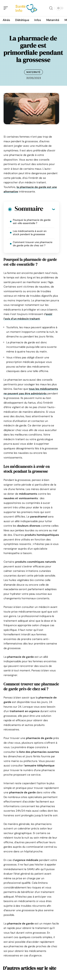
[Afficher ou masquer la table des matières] (49, 209)
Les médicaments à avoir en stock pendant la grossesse (29, 232)
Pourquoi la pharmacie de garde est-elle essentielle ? (32, 221)
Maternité (33, 72)
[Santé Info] (26, 8)
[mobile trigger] (7, 8)
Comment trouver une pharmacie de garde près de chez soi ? (32, 244)
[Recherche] (50, 8)
